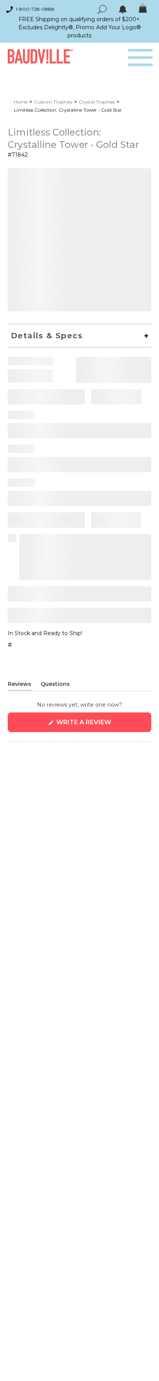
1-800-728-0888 (35, 9)
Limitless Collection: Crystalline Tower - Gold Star (68, 110)
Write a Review (99, 725)
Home (20, 102)
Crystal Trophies (97, 102)
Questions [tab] (55, 685)
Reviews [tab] (19, 685)
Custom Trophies (53, 102)
